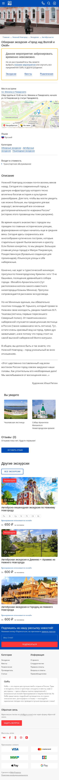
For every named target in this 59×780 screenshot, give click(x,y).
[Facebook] (10, 737)
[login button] (54, 3)
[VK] (4, 737)
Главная (6, 37)
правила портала (48, 631)
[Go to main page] (9, 3)
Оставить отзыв (15, 450)
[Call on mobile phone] (43, 3)
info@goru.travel (26, 714)
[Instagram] (21, 737)
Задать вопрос (12, 723)
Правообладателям (38, 674)
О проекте (35, 660)
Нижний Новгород (19, 37)
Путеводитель (7, 670)
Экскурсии (11, 74)
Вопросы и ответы (38, 670)
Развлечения (46, 74)
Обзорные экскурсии (11, 148)
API (34, 125)
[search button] (49, 3)
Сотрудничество (37, 663)
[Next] (56, 20)
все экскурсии (12, 471)
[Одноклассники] (15, 737)
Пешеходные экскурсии (23, 150)
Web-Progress (15, 772)
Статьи (4, 674)
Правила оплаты (37, 667)
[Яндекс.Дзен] (26, 737)
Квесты (28, 74)
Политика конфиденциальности (14, 775)
